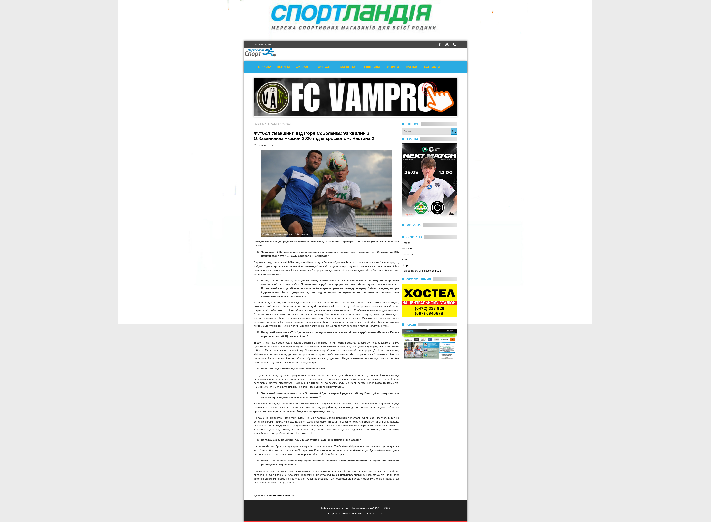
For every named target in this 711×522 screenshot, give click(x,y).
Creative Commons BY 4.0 (368, 513)
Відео (394, 66)
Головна (263, 66)
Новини (283, 66)
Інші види (372, 66)
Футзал (302, 66)
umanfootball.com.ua (280, 495)
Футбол (324, 66)
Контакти (432, 66)
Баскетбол (349, 66)
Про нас (411, 66)
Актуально (273, 123)
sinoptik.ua (434, 270)
